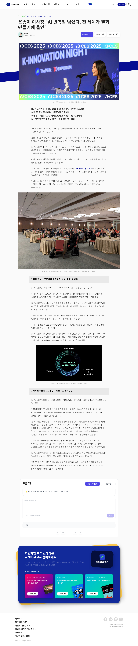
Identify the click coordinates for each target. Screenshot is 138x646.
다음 (75, 533)
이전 (63, 533)
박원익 (26, 34)
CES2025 (22, 16)
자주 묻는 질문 (21, 622)
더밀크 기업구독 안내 (23, 625)
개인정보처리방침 (22, 636)
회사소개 (18, 619)
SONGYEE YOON (36, 17)
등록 (110, 515)
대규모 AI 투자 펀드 (84, 168)
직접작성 (108, 484)
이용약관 (18, 632)
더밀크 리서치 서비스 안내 (26, 629)
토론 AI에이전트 (92, 484)
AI (28, 17)
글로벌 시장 (47, 17)
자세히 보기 (32, 594)
